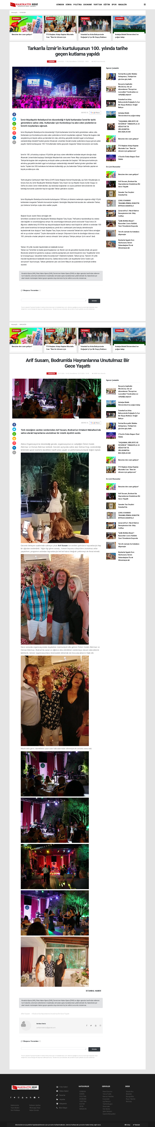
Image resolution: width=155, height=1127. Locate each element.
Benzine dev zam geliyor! (128, 139)
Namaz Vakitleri (108, 1096)
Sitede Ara (129, 1091)
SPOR (114, 5)
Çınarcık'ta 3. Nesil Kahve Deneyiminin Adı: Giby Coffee (128, 213)
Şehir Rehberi (107, 1111)
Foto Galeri (63, 1087)
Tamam (137, 1125)
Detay (128, 1125)
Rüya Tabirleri (130, 1099)
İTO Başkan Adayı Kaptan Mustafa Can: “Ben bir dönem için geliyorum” (128, 148)
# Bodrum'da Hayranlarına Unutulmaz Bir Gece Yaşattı (50, 1014)
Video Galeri (63, 1091)
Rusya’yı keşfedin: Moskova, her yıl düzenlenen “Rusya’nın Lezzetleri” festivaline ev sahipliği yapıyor (128, 89)
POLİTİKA (77, 5)
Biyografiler (130, 1096)
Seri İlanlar (106, 1109)
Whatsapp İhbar (34, 1108)
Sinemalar (106, 1106)
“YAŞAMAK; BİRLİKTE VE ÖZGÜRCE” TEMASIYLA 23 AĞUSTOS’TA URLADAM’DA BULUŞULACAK (129, 126)
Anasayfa (14, 12)
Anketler (129, 1094)
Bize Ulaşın (63, 1108)
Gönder (94, 301)
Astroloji (129, 1101)
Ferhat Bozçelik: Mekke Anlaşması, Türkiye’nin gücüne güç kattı (127, 76)
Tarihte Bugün (108, 1104)
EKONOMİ (87, 5)
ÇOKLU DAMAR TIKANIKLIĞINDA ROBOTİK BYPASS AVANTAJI (128, 203)
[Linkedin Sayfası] (27, 1097)
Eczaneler (106, 1099)
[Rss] (31, 1097)
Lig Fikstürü (107, 1101)
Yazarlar (62, 1095)
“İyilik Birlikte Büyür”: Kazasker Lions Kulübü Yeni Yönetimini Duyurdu (128, 223)
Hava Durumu (107, 1091)
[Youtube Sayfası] (23, 1097)
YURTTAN (97, 5)
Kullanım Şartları (35, 1105)
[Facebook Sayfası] (11, 1097)
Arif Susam (63, 546)
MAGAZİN (122, 5)
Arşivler (62, 1099)
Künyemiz (63, 1104)
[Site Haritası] (35, 1097)
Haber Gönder (34, 1110)
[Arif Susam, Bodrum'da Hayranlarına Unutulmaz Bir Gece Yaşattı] (56, 398)
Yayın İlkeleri (15, 1108)
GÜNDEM (60, 5)
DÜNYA (69, 5)
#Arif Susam (25, 1014)
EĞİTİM (107, 5)
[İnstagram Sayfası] (19, 1097)
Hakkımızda (15, 1105)
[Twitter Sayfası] (15, 1097)
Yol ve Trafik (107, 1094)
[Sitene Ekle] (39, 1097)
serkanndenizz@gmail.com (46, 1028)
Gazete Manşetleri (109, 1114)
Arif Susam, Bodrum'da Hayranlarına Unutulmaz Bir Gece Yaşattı (129, 184)
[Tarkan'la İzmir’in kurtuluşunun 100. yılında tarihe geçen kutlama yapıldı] (56, 87)
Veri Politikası (15, 1110)
